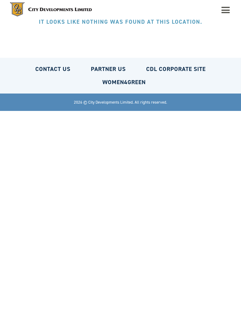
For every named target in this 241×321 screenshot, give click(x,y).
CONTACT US (52, 69)
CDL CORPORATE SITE (176, 69)
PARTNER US (108, 69)
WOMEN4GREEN (124, 82)
